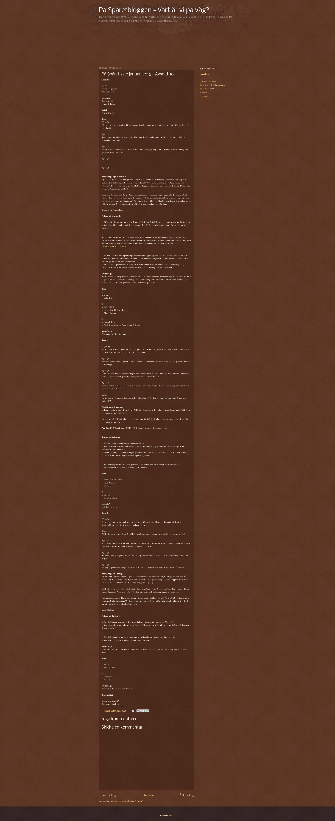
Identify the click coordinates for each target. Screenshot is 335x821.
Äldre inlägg (187, 795)
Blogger (172, 816)
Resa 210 (204, 74)
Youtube (203, 97)
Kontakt (203, 93)
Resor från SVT (207, 89)
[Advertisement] (167, 44)
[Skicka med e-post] (137, 710)
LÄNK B (114, 246)
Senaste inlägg (107, 795)
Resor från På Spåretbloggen (212, 85)
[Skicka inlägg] (133, 711)
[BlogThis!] (140, 710)
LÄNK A (106, 246)
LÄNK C (123, 246)
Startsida (148, 795)
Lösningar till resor (208, 81)
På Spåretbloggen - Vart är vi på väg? (154, 10)
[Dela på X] (142, 710)
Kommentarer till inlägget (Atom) (128, 801)
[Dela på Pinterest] (147, 710)
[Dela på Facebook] (145, 710)
